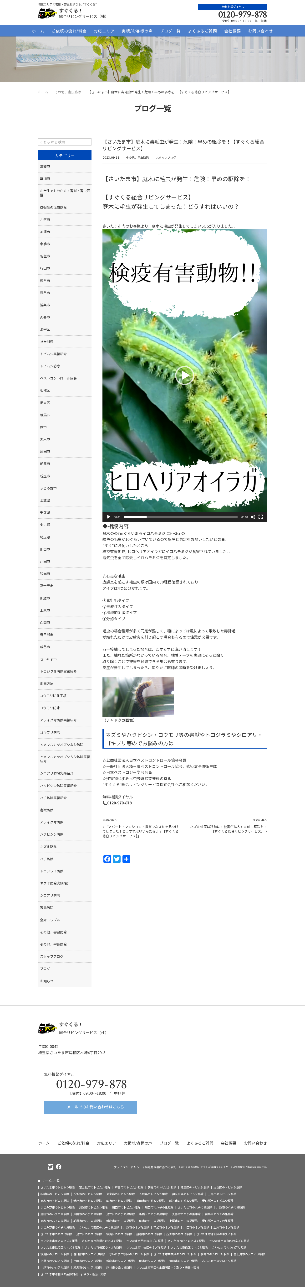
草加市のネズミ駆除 (166, 1227)
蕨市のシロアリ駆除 (152, 1260)
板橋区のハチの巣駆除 (153, 1214)
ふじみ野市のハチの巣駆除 (58, 1227)
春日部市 (46, 634)
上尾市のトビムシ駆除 (222, 1194)
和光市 (45, 573)
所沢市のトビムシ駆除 (87, 1194)
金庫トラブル (50, 919)
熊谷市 (45, 280)
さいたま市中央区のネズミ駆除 (146, 1247)
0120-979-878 (242, 14)
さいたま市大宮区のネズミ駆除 (229, 1240)
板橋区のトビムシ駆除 (55, 1194)
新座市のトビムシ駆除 (87, 1200)
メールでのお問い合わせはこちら (95, 1107)
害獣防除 (46, 810)
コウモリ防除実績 (53, 695)
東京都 (45, 524)
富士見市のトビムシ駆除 (95, 1187)
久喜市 (45, 317)
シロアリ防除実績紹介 (56, 773)
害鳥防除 (46, 907)
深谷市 (45, 292)
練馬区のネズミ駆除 (119, 1234)
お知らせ (46, 981)
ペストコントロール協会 (58, 378)
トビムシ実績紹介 (53, 353)
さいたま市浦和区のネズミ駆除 (216, 1234)
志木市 (45, 439)
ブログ (45, 968)
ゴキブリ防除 (50, 732)
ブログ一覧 (170, 31)
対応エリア (104, 31)
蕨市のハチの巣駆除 (152, 1220)
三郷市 (45, 166)
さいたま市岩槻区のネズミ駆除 (102, 1240)
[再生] (108, 517)
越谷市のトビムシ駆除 (183, 1200)
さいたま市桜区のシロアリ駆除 (129, 1254)
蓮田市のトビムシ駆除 (150, 1200)
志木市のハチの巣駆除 (55, 1220)
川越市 (45, 598)
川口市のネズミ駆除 (196, 1227)
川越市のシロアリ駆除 (55, 1267)
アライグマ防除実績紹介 (58, 720)
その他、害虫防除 (137, 157)
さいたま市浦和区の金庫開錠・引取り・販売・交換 (73, 1274)
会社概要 (232, 31)
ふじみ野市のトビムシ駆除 (58, 1207)
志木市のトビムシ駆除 (55, 1200)
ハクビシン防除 (51, 834)
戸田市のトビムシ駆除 (129, 1187)
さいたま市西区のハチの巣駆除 (99, 1227)
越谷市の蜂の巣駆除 (119, 1267)
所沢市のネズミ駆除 (179, 1234)
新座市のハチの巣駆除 (120, 1220)
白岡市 (45, 622)
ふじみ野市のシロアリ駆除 (219, 1260)
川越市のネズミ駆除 (136, 1227)
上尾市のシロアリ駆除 (55, 1260)
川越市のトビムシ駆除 (93, 1207)
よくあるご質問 (202, 31)
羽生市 (45, 256)
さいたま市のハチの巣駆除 (195, 1207)
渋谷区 (45, 329)
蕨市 (43, 427)
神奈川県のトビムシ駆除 (187, 1194)
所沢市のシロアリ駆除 (87, 1267)
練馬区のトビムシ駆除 (195, 1187)
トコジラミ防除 (51, 871)
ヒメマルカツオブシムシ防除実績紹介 (65, 758)
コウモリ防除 (50, 707)
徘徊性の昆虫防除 (53, 207)
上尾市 (45, 610)
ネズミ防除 (48, 846)
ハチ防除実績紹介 (53, 797)
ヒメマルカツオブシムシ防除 (61, 744)
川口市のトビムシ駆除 (126, 1207)
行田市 (45, 268)
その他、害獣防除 (53, 944)
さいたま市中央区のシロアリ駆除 (174, 1254)
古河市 (45, 219)
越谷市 (45, 646)
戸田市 (45, 561)
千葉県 (45, 512)
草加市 (45, 178)
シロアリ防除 (50, 895)
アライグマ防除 (51, 822)
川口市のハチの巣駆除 (159, 1207)
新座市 (45, 476)
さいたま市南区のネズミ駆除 (59, 1240)
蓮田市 (45, 451)
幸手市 (45, 243)
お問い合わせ (260, 31)
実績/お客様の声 (137, 31)
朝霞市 (45, 463)
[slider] (181, 517)
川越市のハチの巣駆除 (230, 1207)
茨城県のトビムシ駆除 (153, 1194)
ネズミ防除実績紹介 (55, 883)
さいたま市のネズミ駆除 (56, 1234)
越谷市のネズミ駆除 (149, 1234)
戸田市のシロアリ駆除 (87, 1260)
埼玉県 (45, 537)
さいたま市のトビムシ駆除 (58, 1187)
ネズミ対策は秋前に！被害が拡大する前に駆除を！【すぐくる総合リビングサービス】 (228, 829)
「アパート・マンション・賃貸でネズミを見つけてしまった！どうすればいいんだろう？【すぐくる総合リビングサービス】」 (140, 831)
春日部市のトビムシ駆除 (218, 1200)
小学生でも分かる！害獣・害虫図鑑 (65, 192)
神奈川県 (46, 341)
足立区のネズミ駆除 (89, 1234)
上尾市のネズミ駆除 (226, 1227)
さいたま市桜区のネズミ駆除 (103, 1247)
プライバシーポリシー (128, 1167)
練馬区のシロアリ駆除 (55, 1254)
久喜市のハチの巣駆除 (186, 1214)
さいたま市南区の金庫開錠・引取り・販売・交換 (167, 1267)
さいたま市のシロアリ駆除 (229, 1247)
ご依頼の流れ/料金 (69, 31)
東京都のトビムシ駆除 (120, 1194)
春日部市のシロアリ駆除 (89, 1254)
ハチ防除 (46, 858)
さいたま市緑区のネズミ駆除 (189, 1247)
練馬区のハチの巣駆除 (219, 1214)
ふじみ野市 (48, 488)
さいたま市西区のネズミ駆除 (144, 1240)
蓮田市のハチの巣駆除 (55, 1214)
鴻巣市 (45, 304)
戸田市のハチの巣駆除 (87, 1214)
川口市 (45, 549)
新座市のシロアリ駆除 (120, 1260)
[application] (184, 375)
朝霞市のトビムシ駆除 (162, 1187)
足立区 (45, 402)
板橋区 (45, 390)
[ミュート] (253, 517)
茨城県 (45, 500)
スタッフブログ (166, 157)
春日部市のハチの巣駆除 (218, 1220)
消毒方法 (46, 683)
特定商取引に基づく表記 (160, 1167)
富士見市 (46, 585)
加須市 (45, 231)
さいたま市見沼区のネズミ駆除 (61, 1247)
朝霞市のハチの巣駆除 (87, 1220)
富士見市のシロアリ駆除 (249, 1254)
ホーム (38, 31)
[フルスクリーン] (260, 517)
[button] (184, 375)
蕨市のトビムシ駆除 (119, 1200)
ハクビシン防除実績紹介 (58, 785)
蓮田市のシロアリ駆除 (183, 1260)
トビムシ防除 (50, 366)
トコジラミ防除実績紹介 (58, 671)
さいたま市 (48, 659)
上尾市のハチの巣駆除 (183, 1220)
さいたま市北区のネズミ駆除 (186, 1240)
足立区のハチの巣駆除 (120, 1214)
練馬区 (45, 414)
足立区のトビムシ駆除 (228, 1187)
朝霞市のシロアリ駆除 (215, 1254)
